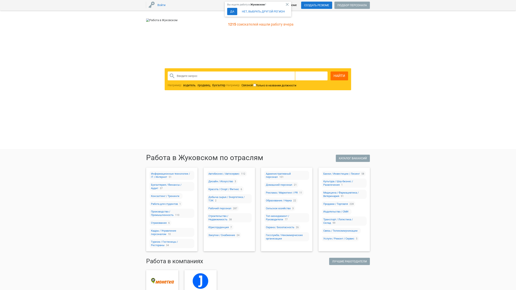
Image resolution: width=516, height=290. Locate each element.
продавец (204, 85)
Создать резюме (316, 5)
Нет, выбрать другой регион (263, 11)
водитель (189, 85)
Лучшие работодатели (349, 261)
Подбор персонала (352, 5)
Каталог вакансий (353, 158)
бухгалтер (218, 85)
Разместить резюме (228, 113)
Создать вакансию (289, 113)
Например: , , (196, 85)
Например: (239, 85)
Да (232, 11)
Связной (247, 85)
